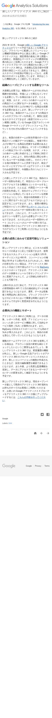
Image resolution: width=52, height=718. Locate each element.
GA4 (10, 423)
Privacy (38, 466)
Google (29, 466)
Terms (47, 466)
